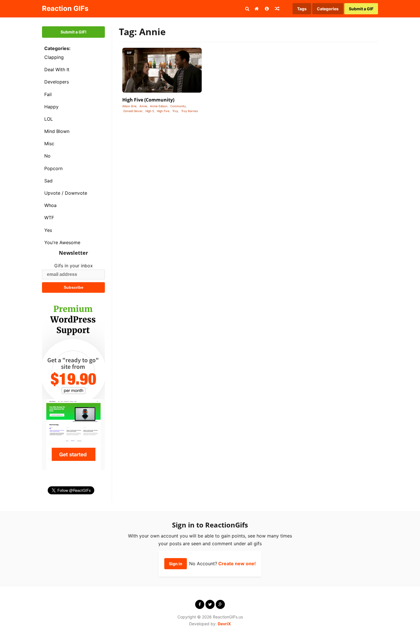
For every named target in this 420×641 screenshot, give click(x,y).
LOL (48, 119)
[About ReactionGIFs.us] (267, 8)
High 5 (149, 111)
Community (178, 106)
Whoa (50, 205)
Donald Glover (133, 111)
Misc (49, 143)
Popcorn (53, 168)
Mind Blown (56, 131)
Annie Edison (158, 106)
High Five (163, 111)
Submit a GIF (361, 8)
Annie (143, 106)
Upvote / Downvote (65, 193)
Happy (51, 107)
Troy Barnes (189, 111)
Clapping (54, 57)
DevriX (224, 623)
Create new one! (237, 563)
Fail (48, 94)
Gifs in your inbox (73, 265)
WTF (49, 217)
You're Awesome (62, 242)
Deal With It (56, 69)
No (47, 156)
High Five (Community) (148, 100)
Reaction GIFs (65, 8)
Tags (302, 8)
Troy (175, 111)
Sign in (175, 563)
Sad (48, 181)
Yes (48, 230)
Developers (56, 82)
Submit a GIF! (74, 31)
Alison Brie (129, 106)
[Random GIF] (277, 8)
